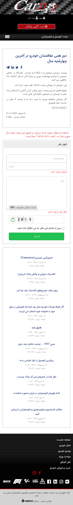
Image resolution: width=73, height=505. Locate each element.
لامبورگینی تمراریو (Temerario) (36, 258)
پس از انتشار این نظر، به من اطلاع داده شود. (39, 228)
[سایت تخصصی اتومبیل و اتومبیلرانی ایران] (36, 6)
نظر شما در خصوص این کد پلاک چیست (36, 377)
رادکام (36, 501)
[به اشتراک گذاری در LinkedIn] (12, 67)
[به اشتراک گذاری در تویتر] (17, 67)
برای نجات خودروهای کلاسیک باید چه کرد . (36, 290)
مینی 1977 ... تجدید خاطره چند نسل (36, 344)
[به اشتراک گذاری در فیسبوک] (21, 67)
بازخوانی (13, 219)
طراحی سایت (46, 501)
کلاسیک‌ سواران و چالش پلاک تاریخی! (36, 274)
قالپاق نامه (36, 328)
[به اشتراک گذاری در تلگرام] (8, 67)
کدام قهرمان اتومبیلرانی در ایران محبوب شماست (36, 393)
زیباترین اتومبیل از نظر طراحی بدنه (37, 360)
